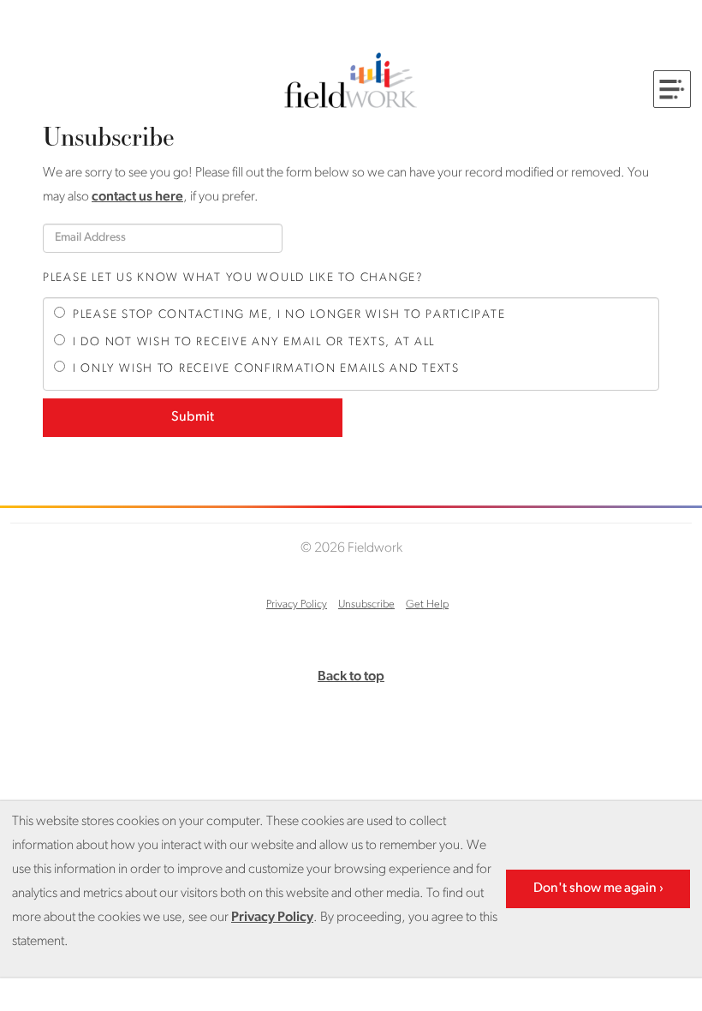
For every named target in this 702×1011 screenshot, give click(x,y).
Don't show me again (595, 888)
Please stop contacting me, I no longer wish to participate (289, 314)
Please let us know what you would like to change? (233, 278)
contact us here (137, 197)
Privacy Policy (296, 604)
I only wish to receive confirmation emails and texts (266, 368)
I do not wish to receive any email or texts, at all (254, 342)
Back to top (351, 677)
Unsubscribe (366, 604)
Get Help (427, 604)
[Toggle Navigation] (672, 89)
